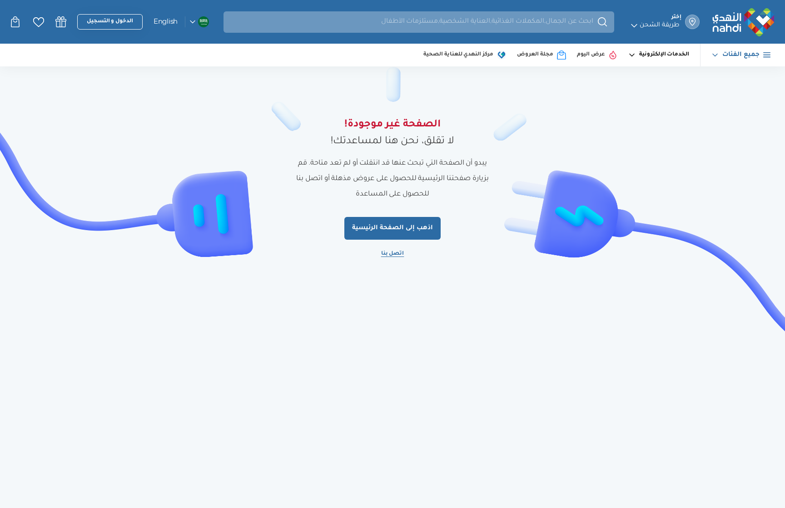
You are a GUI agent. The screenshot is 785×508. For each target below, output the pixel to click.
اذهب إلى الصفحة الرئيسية (392, 228)
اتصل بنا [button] (392, 254)
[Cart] (16, 21)
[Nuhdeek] (60, 21)
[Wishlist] (39, 22)
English (166, 21)
